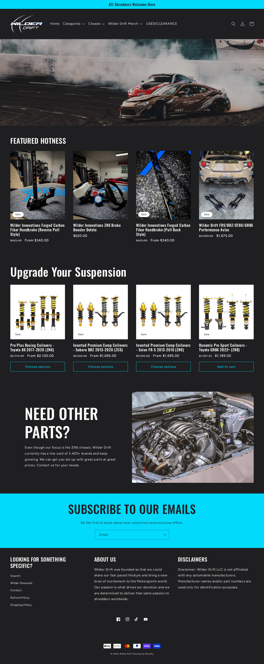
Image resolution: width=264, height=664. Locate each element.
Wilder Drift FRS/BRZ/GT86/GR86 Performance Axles (226, 227)
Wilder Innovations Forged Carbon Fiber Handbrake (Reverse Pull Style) (37, 229)
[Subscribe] (164, 535)
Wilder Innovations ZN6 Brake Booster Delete (97, 227)
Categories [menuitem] (71, 24)
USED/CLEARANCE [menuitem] (161, 24)
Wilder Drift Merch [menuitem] (123, 24)
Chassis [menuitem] (94, 24)
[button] (233, 23)
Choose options (37, 367)
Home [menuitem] (55, 24)
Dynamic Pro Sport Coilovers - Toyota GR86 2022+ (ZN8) (223, 347)
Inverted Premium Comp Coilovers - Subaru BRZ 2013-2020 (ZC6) (100, 347)
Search (15, 576)
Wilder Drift (126, 653)
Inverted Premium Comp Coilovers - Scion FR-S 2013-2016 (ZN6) (163, 347)
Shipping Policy (21, 605)
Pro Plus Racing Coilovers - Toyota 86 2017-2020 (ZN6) (32, 347)
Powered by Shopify (142, 653)
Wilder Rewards (21, 583)
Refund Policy (20, 597)
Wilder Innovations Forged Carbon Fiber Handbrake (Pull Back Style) (163, 229)
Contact (16, 590)
